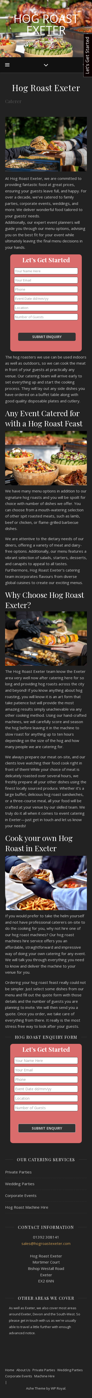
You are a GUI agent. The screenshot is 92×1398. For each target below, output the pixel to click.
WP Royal (58, 1388)
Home (9, 1370)
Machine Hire (44, 1376)
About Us (23, 1370)
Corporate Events (21, 1195)
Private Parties (18, 1171)
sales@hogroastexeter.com (46, 1243)
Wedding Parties (19, 1183)
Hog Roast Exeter (46, 24)
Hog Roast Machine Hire (26, 1207)
